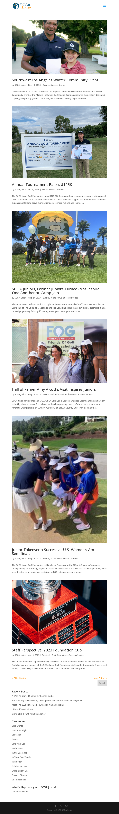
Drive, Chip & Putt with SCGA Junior (28, 713)
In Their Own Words (58, 655)
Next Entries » (100, 678)
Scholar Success (19, 766)
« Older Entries (19, 678)
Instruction (17, 761)
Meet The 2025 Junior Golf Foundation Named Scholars (38, 704)
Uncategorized (19, 779)
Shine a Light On (20, 770)
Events (46, 85)
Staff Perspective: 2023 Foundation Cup (47, 650)
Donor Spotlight (19, 730)
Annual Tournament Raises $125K (42, 184)
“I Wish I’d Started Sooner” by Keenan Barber (33, 696)
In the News (56, 297)
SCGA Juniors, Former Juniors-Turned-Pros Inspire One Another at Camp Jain (55, 290)
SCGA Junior (20, 85)
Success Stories (58, 85)
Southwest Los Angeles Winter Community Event (55, 80)
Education (16, 734)
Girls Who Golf (57, 394)
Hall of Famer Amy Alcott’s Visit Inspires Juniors (54, 389)
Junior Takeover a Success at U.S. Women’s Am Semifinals (53, 551)
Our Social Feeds (20, 791)
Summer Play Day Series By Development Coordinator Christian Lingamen (47, 700)
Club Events (17, 725)
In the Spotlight (19, 752)
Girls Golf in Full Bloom (22, 709)
